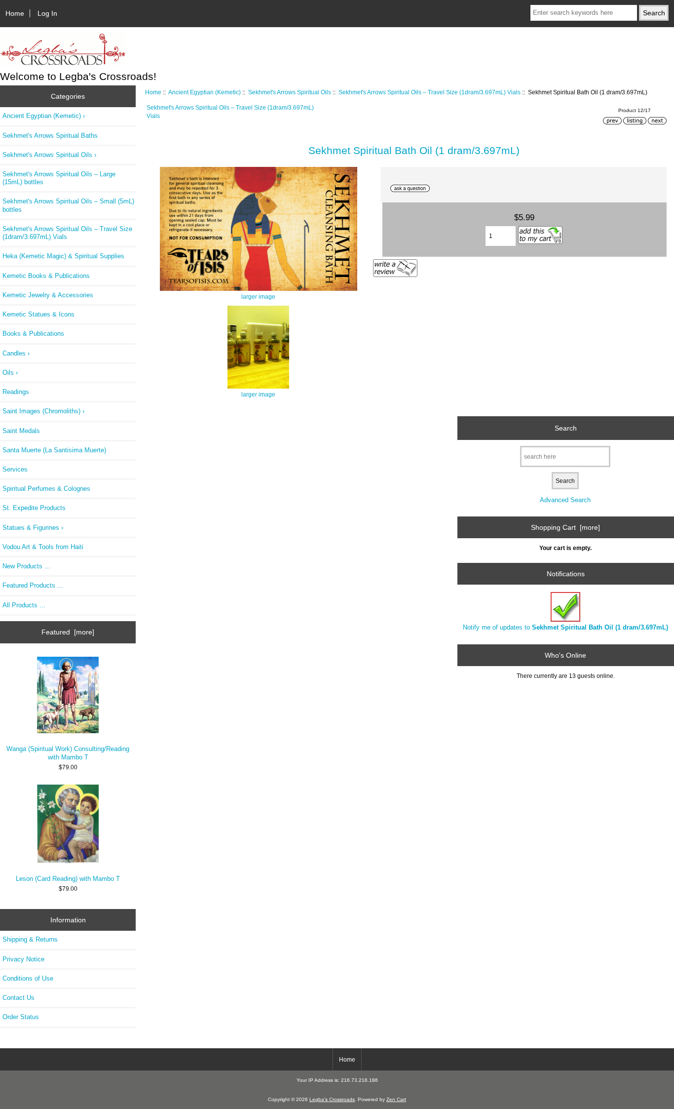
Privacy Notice (23, 959)
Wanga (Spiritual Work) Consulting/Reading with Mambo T (67, 752)
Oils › (10, 372)
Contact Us (18, 997)
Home (14, 13)
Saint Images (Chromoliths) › (43, 411)
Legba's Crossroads (332, 1099)
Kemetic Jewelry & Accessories (47, 295)
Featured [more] (67, 632)
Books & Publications (33, 333)
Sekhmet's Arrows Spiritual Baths (50, 135)
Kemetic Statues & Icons (38, 314)
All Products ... (23, 605)
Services (15, 469)
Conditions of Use (27, 978)
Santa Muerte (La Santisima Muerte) (54, 450)
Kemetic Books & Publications (46, 275)
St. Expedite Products (34, 508)
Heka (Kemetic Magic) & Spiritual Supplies (63, 256)
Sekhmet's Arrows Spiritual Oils (289, 92)
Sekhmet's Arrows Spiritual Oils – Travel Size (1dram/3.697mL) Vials (429, 92)
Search (566, 428)
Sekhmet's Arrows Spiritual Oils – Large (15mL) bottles (58, 178)
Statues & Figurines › (32, 527)
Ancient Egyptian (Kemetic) (204, 92)
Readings (15, 392)
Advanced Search (565, 500)
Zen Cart (396, 1099)
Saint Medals (21, 431)
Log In (47, 13)
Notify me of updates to (565, 627)
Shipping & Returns (30, 939)
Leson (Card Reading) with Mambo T (68, 878)
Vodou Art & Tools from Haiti (42, 547)
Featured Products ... (32, 585)
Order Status (20, 1017)
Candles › (16, 353)
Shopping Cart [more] (565, 527)
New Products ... (26, 566)
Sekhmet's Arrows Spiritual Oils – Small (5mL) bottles (68, 205)
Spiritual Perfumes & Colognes (46, 488)
